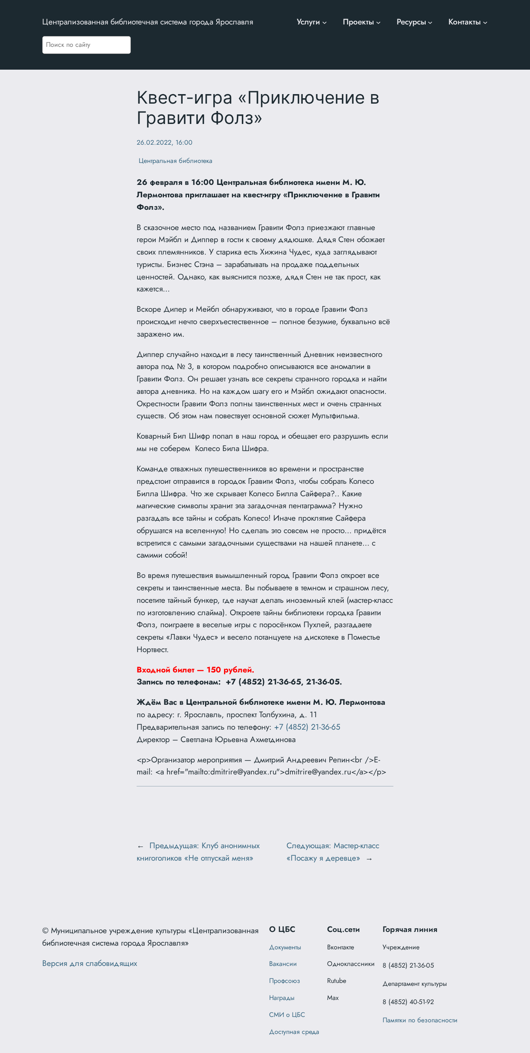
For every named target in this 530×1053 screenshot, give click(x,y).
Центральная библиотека (174, 160)
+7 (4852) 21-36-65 (307, 727)
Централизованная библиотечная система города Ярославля (147, 21)
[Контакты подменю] (485, 21)
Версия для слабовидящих (89, 963)
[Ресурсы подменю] (430, 21)
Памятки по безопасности (420, 1020)
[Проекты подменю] (378, 21)
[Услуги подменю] (324, 21)
